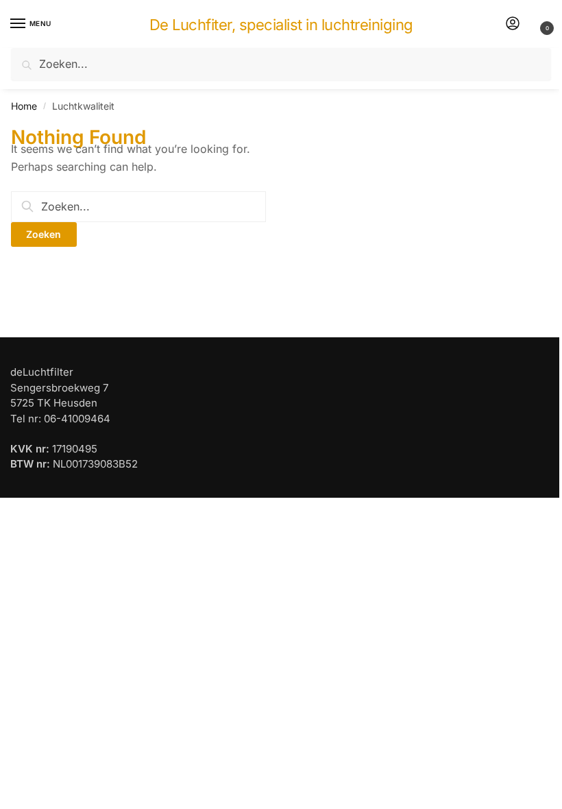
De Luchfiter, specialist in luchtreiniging (281, 25)
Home (24, 106)
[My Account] (512, 24)
